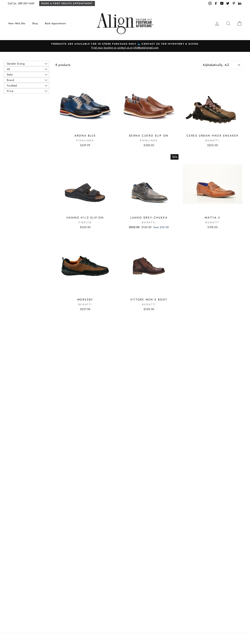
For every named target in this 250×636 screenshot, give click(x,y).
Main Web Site (16, 23)
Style (9, 74)
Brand (10, 80)
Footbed (12, 85)
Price (10, 91)
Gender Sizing (16, 64)
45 (8, 69)
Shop (35, 23)
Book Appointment (55, 23)
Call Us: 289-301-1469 (21, 3)
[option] (125, 46)
